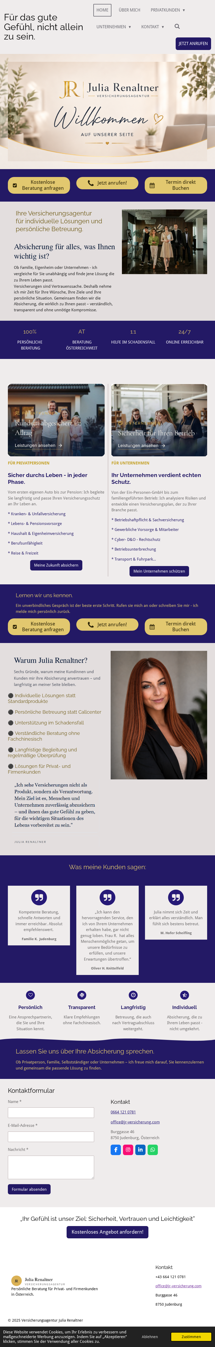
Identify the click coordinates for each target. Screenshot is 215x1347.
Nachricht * (18, 1149)
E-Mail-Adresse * (22, 1125)
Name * (15, 1101)
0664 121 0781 (123, 1112)
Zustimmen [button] (191, 1337)
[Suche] (177, 26)
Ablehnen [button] (150, 1337)
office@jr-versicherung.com (135, 1122)
